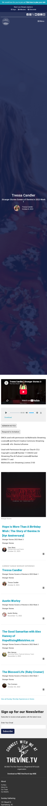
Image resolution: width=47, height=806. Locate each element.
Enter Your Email (7, 723)
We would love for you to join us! (24, 2)
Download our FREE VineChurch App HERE (22, 774)
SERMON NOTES (9, 426)
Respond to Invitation (10, 432)
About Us (4, 787)
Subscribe (8, 731)
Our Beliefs (5, 792)
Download (8, 417)
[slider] (14, 413)
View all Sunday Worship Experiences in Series (17, 699)
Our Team (4, 789)
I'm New (3, 785)
